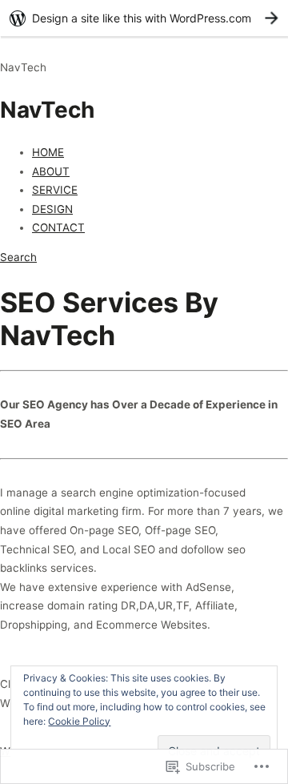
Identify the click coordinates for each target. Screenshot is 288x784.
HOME (48, 152)
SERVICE (55, 189)
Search (18, 257)
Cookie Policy (79, 721)
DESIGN (52, 209)
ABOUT (51, 171)
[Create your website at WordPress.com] (144, 18)
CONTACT (58, 227)
